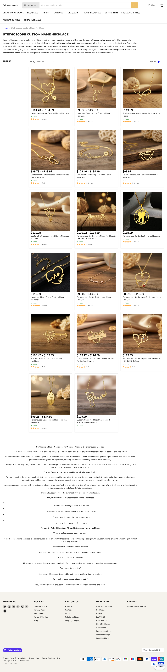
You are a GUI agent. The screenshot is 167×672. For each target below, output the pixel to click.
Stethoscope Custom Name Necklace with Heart (141, 114)
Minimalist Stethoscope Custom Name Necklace (94, 176)
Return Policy (39, 613)
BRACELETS (73, 13)
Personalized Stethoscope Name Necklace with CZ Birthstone (141, 359)
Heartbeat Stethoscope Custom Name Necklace (93, 114)
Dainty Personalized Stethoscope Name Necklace (140, 176)
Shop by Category (72, 620)
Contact (68, 610)
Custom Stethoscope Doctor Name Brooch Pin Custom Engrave (95, 359)
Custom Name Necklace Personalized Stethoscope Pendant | (93, 421)
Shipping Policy (40, 606)
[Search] (134, 5)
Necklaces (32, 13)
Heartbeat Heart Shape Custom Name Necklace (47, 298)
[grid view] (159, 62)
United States (151, 650)
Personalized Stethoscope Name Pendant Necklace (49, 421)
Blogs (67, 613)
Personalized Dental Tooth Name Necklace (141, 236)
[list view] (162, 62)
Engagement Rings (130, 13)
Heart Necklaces (92, 13)
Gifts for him (111, 13)
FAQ (36, 620)
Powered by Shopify (10, 663)
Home (5, 28)
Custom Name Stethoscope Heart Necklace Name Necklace (50, 176)
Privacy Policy (39, 610)
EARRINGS (58, 13)
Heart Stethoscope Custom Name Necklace (50, 113)
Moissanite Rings (11, 20)
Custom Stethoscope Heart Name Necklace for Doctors (50, 237)
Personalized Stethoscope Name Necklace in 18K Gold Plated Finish (96, 237)
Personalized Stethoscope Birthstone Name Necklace (142, 298)
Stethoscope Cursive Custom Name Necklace (46, 359)
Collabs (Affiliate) (72, 617)
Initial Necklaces (32, 20)
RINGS (46, 13)
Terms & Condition (41, 617)
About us (68, 606)
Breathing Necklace (13, 13)
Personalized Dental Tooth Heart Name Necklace (94, 298)
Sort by (32, 62)
